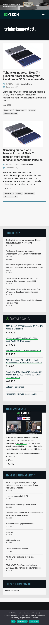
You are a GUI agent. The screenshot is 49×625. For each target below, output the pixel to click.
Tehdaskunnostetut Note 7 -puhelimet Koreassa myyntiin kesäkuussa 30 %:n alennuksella (23, 76)
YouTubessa (21, 443)
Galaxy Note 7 (9, 110)
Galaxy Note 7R (21, 110)
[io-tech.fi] (11, 14)
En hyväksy (22, 621)
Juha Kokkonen (27, 84)
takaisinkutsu (29, 194)
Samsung (32, 110)
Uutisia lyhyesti (15, 233)
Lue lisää (7, 105)
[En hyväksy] (46, 617)
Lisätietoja (34, 621)
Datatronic (18, 318)
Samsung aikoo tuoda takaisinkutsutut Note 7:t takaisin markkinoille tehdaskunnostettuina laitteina (23, 155)
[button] (43, 14)
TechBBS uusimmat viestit (21, 475)
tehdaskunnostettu (10, 113)
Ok (13, 621)
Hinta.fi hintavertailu (12, 590)
